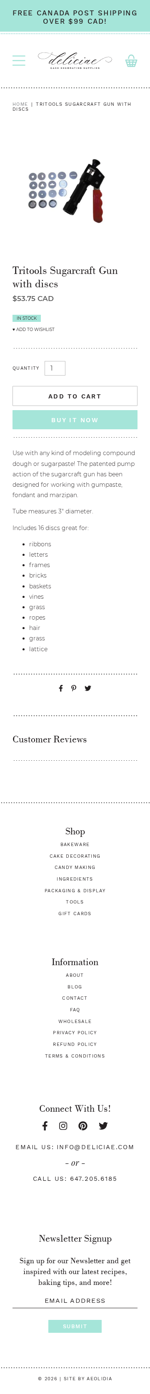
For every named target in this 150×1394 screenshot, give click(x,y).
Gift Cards (74, 913)
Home (20, 104)
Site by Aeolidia (88, 1379)
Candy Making (75, 867)
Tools (75, 902)
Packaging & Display (75, 891)
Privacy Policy (75, 1033)
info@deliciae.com (96, 1147)
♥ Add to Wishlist (33, 329)
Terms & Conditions (75, 1056)
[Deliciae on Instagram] (63, 1126)
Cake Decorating (75, 856)
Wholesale (75, 1021)
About (75, 975)
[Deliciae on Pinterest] (83, 1126)
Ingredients (75, 879)
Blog (75, 987)
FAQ (75, 1010)
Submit (75, 1326)
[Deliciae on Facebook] (45, 1126)
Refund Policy (75, 1044)
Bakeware (75, 844)
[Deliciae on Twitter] (103, 1126)
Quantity (26, 368)
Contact (75, 998)
